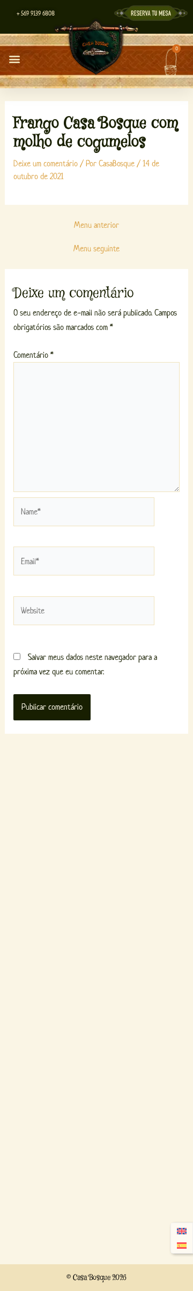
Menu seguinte (96, 248)
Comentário (33, 354)
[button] (14, 58)
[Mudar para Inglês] (182, 1231)
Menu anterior (96, 225)
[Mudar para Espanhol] (182, 1246)
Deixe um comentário (45, 163)
